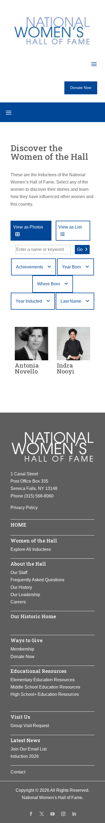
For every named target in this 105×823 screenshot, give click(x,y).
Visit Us (20, 717)
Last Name (71, 301)
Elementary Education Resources (42, 679)
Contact (17, 772)
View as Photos (28, 227)
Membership (22, 649)
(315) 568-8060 (39, 496)
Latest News (25, 740)
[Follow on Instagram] (63, 814)
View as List (70, 227)
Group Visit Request (29, 725)
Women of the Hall (33, 540)
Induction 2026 (24, 756)
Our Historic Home (33, 616)
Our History (21, 587)
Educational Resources (38, 671)
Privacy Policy (24, 507)
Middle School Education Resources (45, 687)
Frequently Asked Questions (37, 580)
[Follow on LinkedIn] (74, 814)
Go (80, 249)
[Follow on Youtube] (52, 814)
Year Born (71, 267)
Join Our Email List (28, 749)
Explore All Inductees (30, 549)
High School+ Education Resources (44, 694)
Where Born (48, 284)
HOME (18, 524)
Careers (18, 602)
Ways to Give (26, 640)
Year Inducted (29, 301)
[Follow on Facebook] (31, 814)
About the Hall (28, 564)
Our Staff (18, 572)
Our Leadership (25, 594)
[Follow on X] (41, 814)
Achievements (29, 267)
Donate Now (80, 87)
